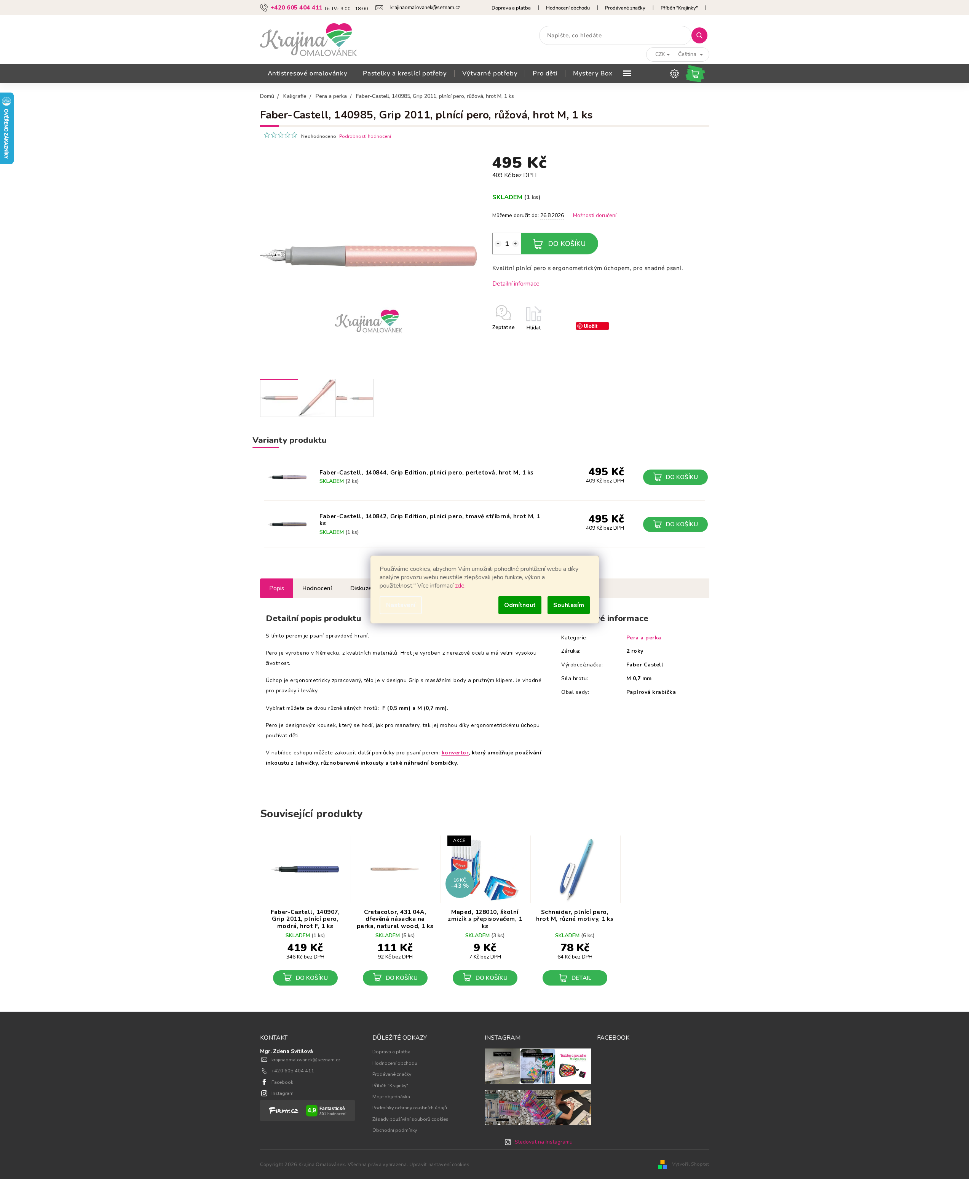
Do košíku (567, 243)
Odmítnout (520, 605)
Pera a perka (643, 637)
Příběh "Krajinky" (679, 8)
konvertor (455, 752)
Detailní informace (516, 284)
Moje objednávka (391, 1096)
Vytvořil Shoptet (690, 1164)
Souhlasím (568, 605)
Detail (581, 978)
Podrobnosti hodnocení (365, 136)
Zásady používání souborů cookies (410, 1119)
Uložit (590, 325)
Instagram (282, 1093)
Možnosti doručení (594, 215)
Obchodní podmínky (394, 1130)
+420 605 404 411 (292, 1070)
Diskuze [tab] (361, 588)
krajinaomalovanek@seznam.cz (305, 1059)
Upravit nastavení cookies (439, 1164)
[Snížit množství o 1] (498, 243)
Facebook (282, 1082)
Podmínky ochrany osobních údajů (409, 1107)
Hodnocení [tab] (317, 588)
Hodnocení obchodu (568, 8)
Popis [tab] (276, 588)
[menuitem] (307, 73)
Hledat (702, 35)
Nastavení (400, 605)
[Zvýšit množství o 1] (515, 243)
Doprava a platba (511, 8)
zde (460, 586)
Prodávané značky (625, 8)
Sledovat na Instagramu (544, 1141)
